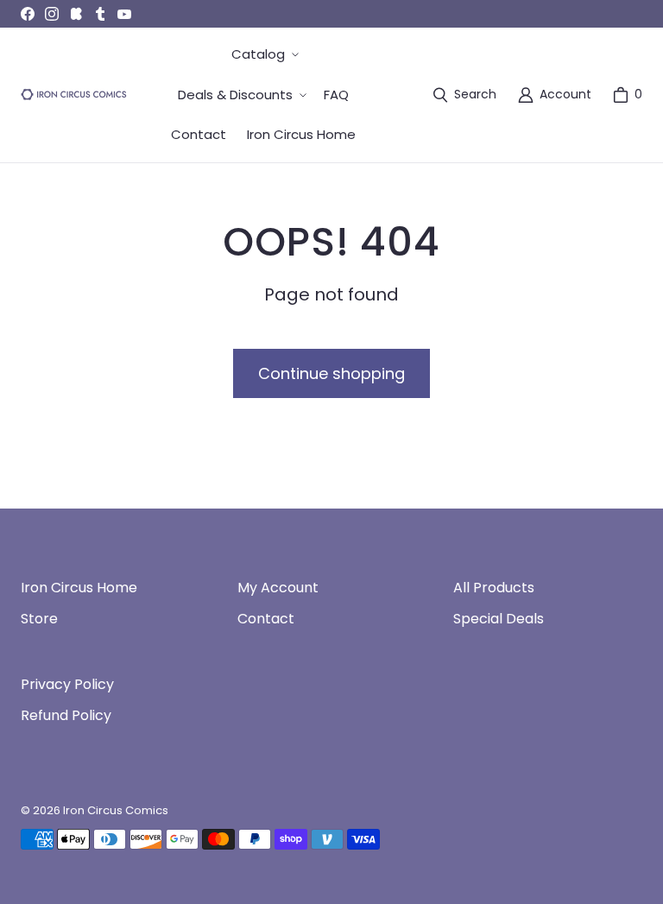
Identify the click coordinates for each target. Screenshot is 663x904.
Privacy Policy (67, 684)
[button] (263, 55)
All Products (493, 587)
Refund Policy (66, 715)
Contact (265, 619)
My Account (278, 587)
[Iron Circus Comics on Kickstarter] (76, 14)
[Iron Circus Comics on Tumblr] (100, 14)
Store (39, 619)
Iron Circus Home (79, 587)
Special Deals (498, 619)
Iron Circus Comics (115, 810)
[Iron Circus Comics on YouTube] (124, 14)
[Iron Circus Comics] (74, 94)
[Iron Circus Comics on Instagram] (52, 14)
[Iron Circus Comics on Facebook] (28, 14)
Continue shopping (331, 373)
